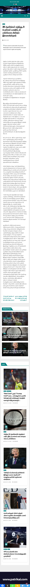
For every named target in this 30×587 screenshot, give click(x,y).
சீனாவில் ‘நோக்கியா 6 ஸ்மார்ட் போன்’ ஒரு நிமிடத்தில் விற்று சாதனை (8, 298)
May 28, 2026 (8, 558)
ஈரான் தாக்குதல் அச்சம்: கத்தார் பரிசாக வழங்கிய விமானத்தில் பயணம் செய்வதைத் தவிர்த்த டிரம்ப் (15, 515)
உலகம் (5, 318)
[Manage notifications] (27, 584)
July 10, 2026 (8, 403)
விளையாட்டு (8, 318)
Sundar (16, 403)
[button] (25, 15)
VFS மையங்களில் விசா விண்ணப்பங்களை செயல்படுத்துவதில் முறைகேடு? (15, 554)
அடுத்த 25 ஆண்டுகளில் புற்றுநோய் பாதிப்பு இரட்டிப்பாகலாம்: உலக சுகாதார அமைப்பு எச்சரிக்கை (14, 337)
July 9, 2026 (8, 482)
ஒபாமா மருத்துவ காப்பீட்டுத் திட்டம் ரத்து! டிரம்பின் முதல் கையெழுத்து (21, 298)
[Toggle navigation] (28, 16)
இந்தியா (5, 549)
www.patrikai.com (15, 10)
